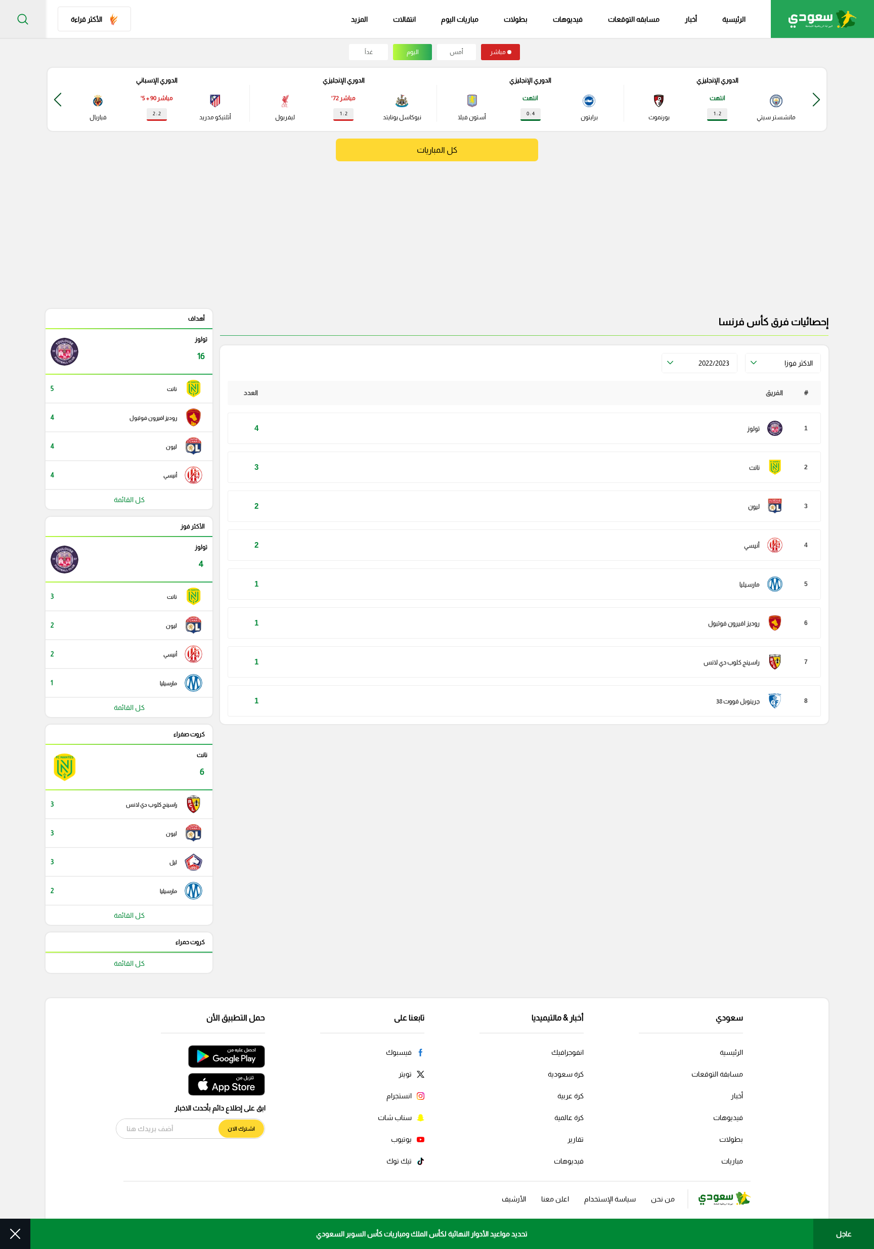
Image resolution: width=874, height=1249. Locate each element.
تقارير (575, 1139)
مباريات (732, 1161)
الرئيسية (734, 19)
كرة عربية (570, 1096)
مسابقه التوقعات (634, 19)
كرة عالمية (569, 1117)
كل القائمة (129, 500)
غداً (369, 52)
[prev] (816, 99)
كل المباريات (437, 150)
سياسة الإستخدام (610, 1199)
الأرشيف (514, 1199)
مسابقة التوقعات (717, 1074)
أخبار (691, 19)
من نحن (663, 1199)
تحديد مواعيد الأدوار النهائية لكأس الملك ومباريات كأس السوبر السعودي (422, 1234)
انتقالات (404, 19)
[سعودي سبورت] (822, 19)
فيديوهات (568, 19)
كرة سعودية (566, 1074)
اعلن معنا (555, 1199)
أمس (456, 52)
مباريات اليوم (459, 19)
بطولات (516, 19)
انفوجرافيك (567, 1052)
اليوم (413, 52)
